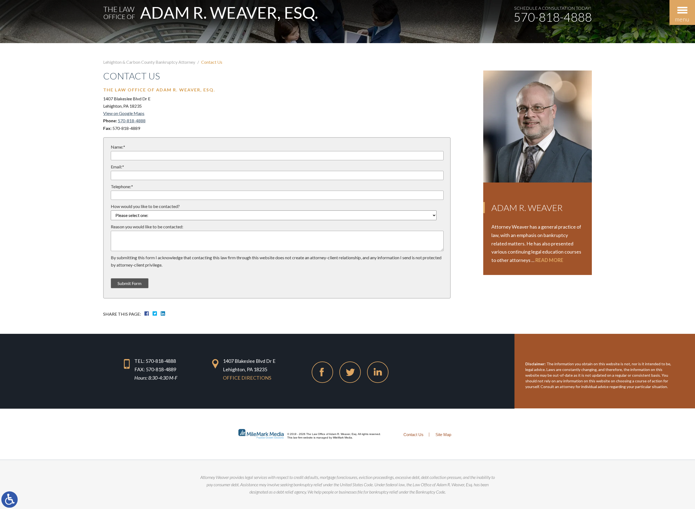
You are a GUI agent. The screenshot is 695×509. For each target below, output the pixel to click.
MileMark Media (342, 437)
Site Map (443, 434)
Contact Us (413, 434)
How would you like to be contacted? (145, 206)
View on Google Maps (123, 113)
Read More (549, 260)
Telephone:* (122, 186)
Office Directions (247, 378)
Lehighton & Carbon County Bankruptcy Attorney (149, 62)
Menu (682, 19)
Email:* (117, 166)
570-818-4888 (553, 17)
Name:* (118, 146)
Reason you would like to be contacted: (147, 226)
